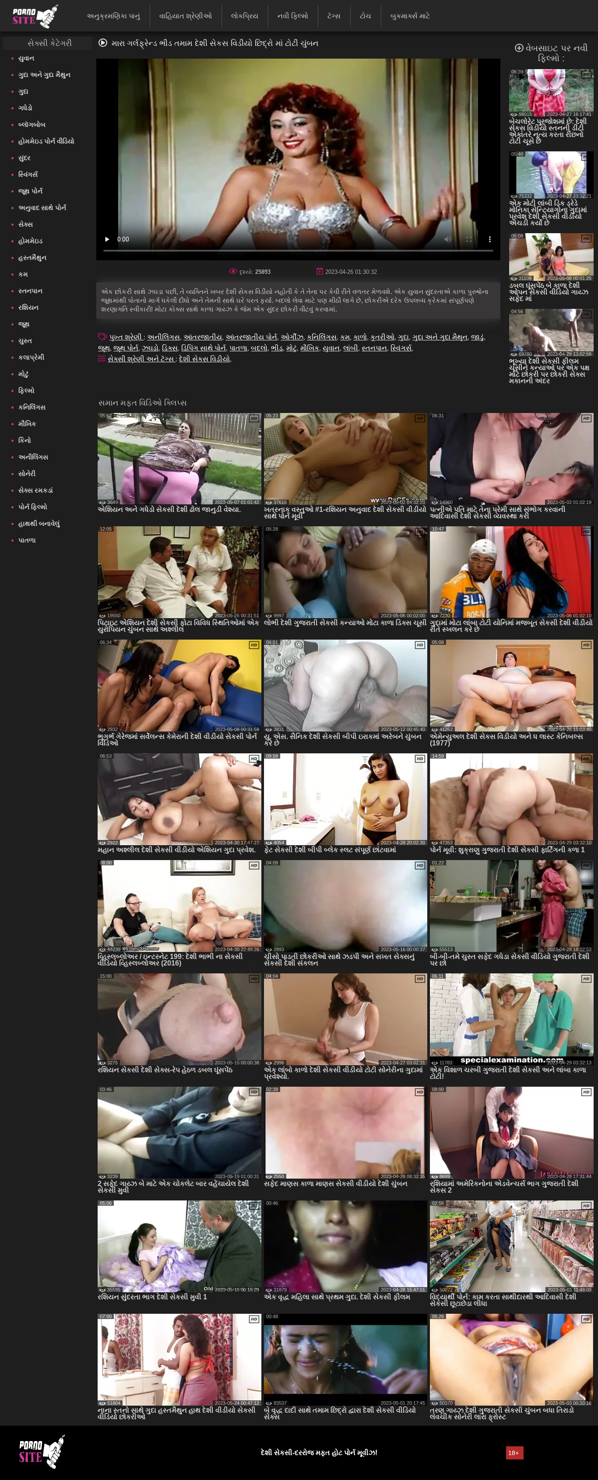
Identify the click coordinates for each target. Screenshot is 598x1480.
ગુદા (23, 91)
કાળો (360, 337)
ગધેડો (25, 108)
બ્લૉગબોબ (32, 124)
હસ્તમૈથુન (32, 257)
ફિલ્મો (26, 390)
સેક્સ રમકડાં (35, 490)
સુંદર (24, 157)
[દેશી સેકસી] (30, 15)
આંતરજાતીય (202, 337)
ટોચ (365, 16)
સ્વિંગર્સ (28, 174)
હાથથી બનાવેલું (39, 523)
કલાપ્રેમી (31, 357)
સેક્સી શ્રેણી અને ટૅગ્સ (142, 359)
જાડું (477, 337)
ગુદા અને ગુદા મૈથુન (44, 74)
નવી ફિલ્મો (293, 16)
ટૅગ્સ (334, 16)
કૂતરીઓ (382, 337)
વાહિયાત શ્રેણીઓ (185, 16)
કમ (23, 274)
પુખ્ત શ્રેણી (126, 337)
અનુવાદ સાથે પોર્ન (42, 207)
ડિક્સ (170, 348)
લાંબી (350, 348)
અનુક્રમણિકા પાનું (113, 16)
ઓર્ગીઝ (292, 337)
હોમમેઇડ (30, 241)
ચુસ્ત (25, 340)
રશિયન (28, 307)
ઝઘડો (150, 348)
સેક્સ (25, 224)
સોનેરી (26, 473)
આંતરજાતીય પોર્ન (251, 337)
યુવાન (26, 58)
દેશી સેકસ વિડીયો (204, 359)
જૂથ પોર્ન (30, 191)
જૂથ (24, 324)
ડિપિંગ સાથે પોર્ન (203, 348)
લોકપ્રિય (244, 16)
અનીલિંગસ (33, 457)
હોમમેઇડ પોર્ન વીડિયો (46, 141)
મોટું (23, 374)
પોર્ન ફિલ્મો (32, 507)
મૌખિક (27, 423)
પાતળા (27, 540)
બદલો (259, 348)
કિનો (24, 440)
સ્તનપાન (30, 290)
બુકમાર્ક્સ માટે (410, 16)
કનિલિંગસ (32, 407)
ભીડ (277, 348)
